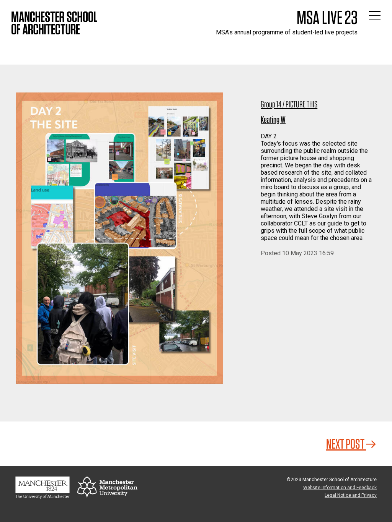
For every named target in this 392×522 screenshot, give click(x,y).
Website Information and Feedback (340, 487)
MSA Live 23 (327, 17)
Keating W (273, 119)
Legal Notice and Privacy (351, 495)
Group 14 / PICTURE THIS (289, 104)
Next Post (346, 444)
